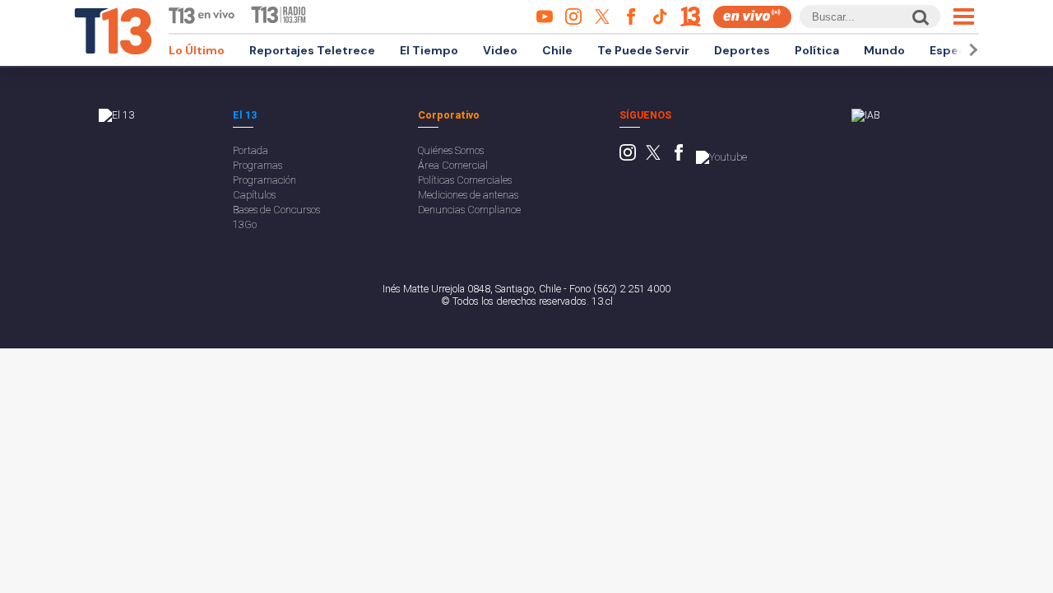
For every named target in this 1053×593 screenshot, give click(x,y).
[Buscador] (919, 17)
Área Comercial (453, 165)
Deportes (742, 50)
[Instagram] (627, 157)
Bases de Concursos (276, 209)
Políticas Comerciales (465, 180)
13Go (245, 224)
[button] (971, 50)
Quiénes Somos (451, 150)
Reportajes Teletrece (312, 50)
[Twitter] (653, 157)
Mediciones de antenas (468, 195)
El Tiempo (429, 50)
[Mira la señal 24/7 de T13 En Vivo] (752, 17)
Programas (257, 165)
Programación (264, 180)
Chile (557, 50)
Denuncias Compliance (469, 209)
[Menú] (964, 16)
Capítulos (254, 195)
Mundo (884, 50)
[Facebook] (678, 157)
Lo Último (197, 50)
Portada (250, 150)
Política (817, 50)
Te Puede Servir (643, 50)
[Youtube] (721, 157)
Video (500, 50)
